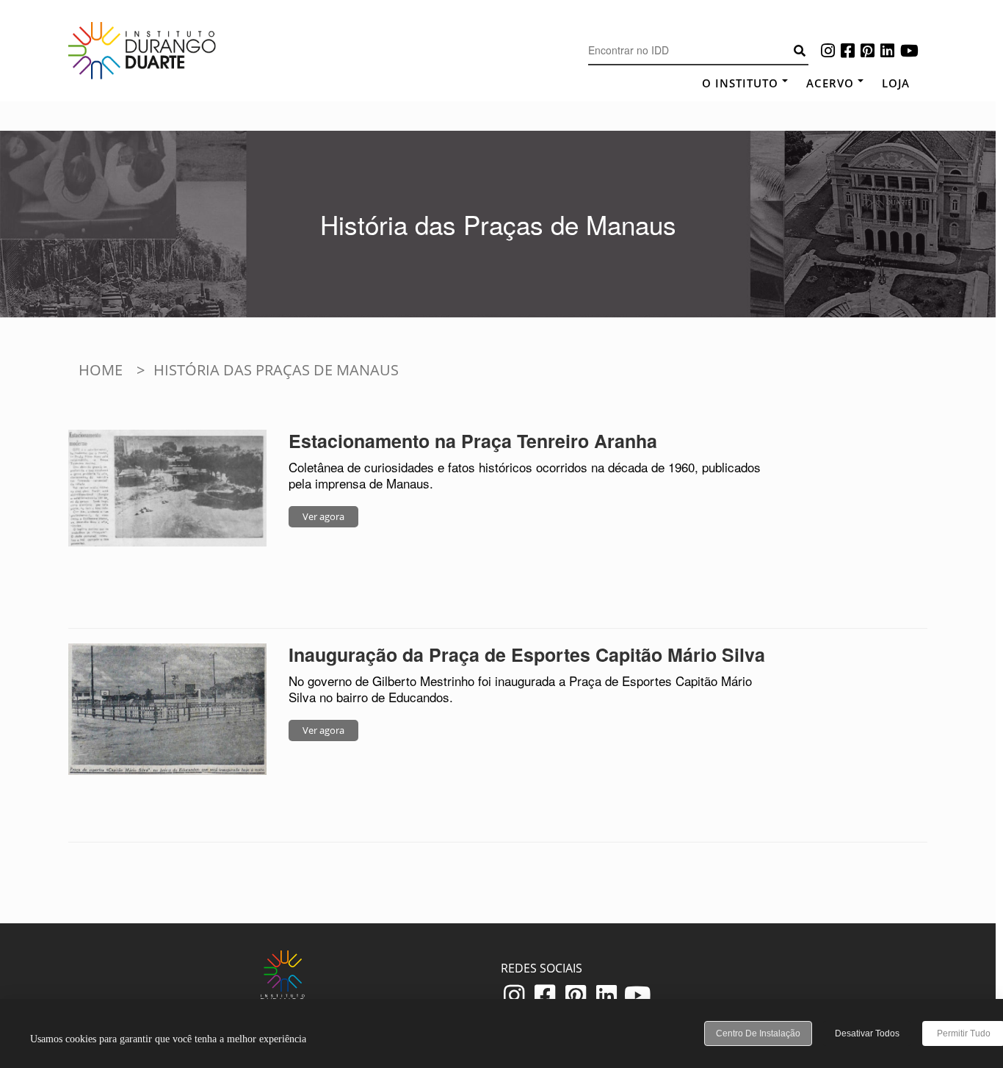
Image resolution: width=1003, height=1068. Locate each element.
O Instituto (740, 83)
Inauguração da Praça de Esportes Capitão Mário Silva (527, 654)
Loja (896, 83)
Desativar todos (867, 1033)
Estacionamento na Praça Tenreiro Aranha (473, 440)
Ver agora (323, 516)
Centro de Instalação (758, 1033)
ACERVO (830, 83)
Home (101, 370)
